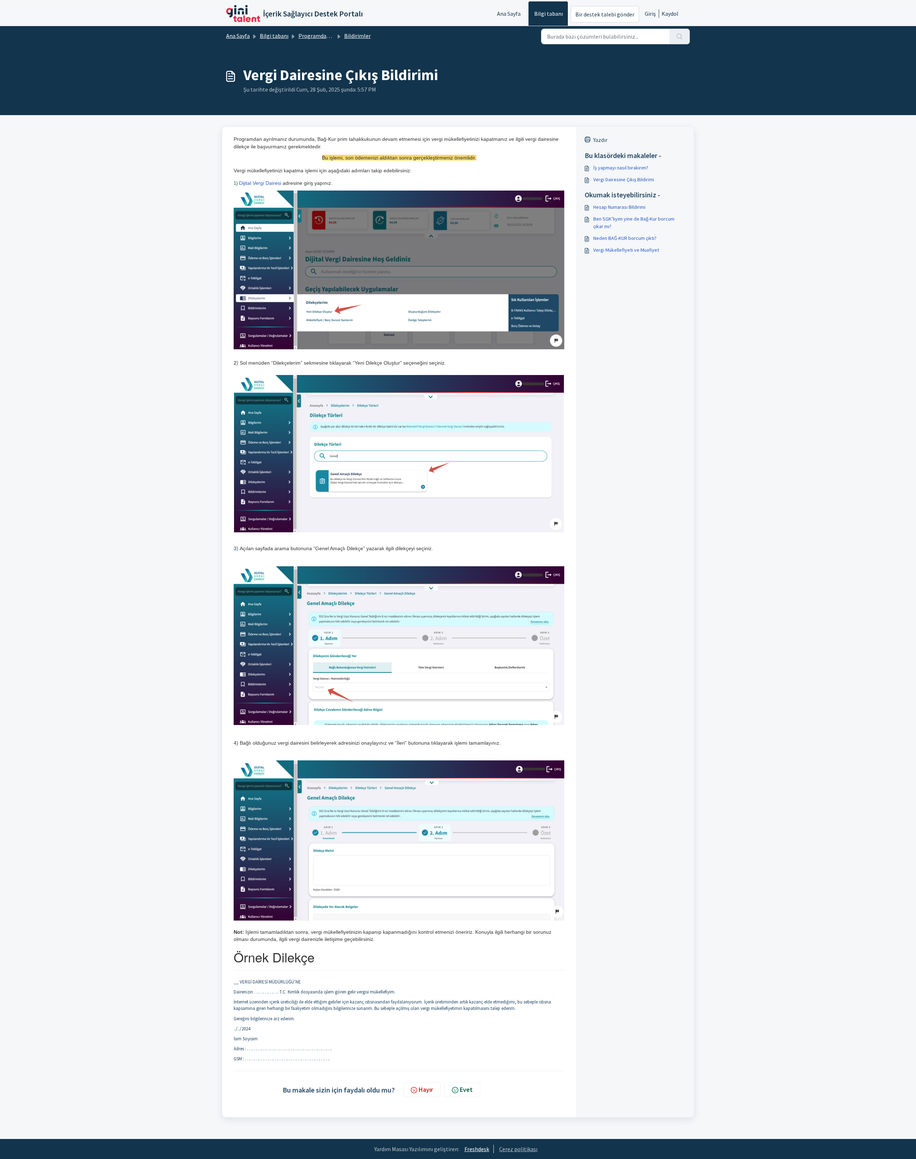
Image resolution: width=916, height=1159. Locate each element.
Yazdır (600, 139)
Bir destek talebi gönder (604, 14)
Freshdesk (476, 1149)
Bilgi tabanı (548, 13)
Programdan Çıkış (320, 35)
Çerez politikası (518, 1149)
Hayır (426, 1089)
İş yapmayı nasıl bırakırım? (620, 167)
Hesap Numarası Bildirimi (619, 207)
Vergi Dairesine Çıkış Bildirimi (623, 179)
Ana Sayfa (509, 13)
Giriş (650, 13)
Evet (466, 1089)
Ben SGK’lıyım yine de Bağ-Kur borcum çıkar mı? (633, 223)
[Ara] (679, 36)
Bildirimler (357, 35)
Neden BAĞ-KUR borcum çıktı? (625, 238)
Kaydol (670, 13)
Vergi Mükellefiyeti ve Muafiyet (626, 250)
